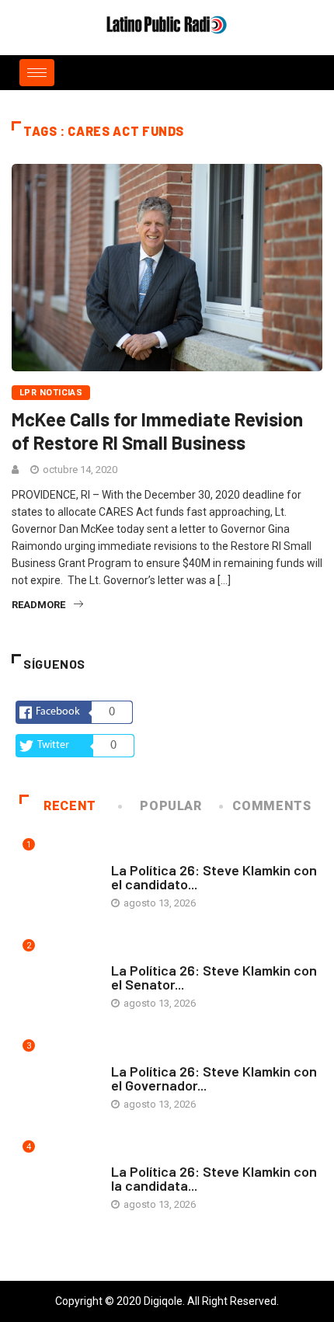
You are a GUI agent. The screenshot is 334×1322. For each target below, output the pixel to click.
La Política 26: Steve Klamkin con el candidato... (214, 876)
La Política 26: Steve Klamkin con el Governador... (214, 1078)
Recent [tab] (69, 805)
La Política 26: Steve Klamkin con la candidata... (214, 1178)
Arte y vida (138, 855)
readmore (38, 605)
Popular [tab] (170, 805)
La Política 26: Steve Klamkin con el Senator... (214, 977)
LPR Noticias (50, 393)
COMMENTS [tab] (271, 805)
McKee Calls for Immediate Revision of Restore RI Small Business (157, 431)
